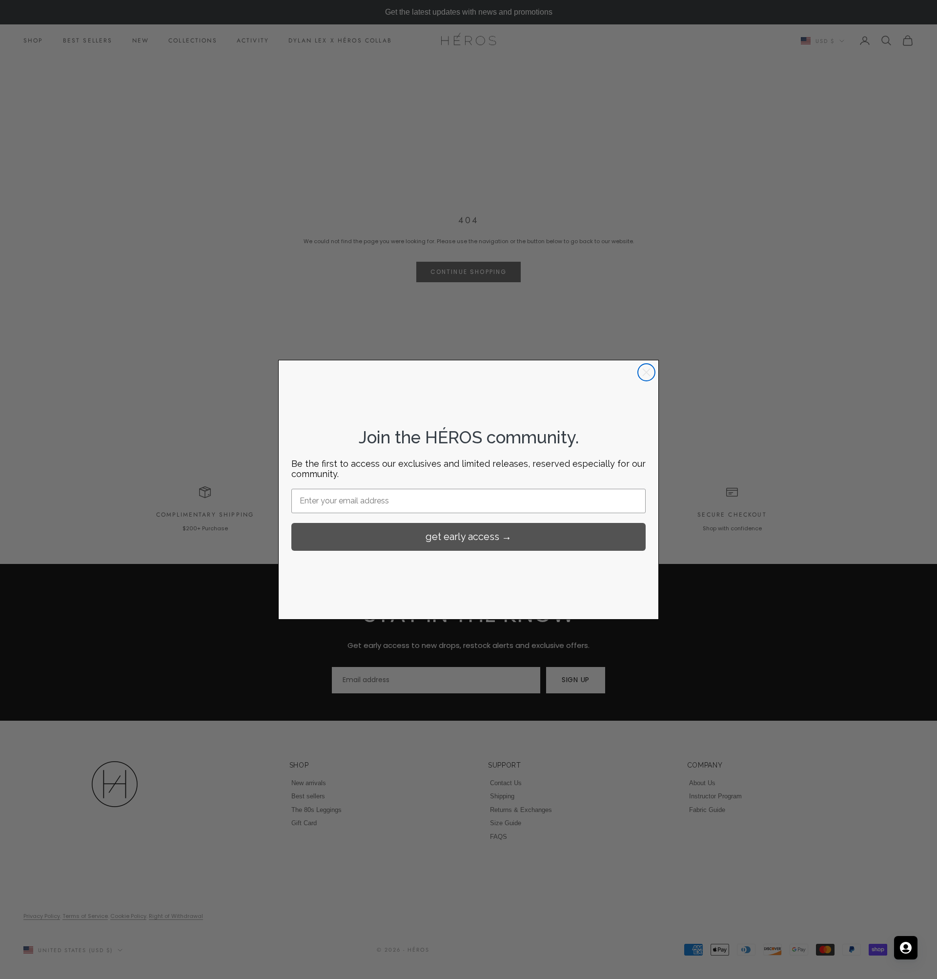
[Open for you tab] (905, 947)
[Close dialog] (646, 372)
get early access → (468, 536)
